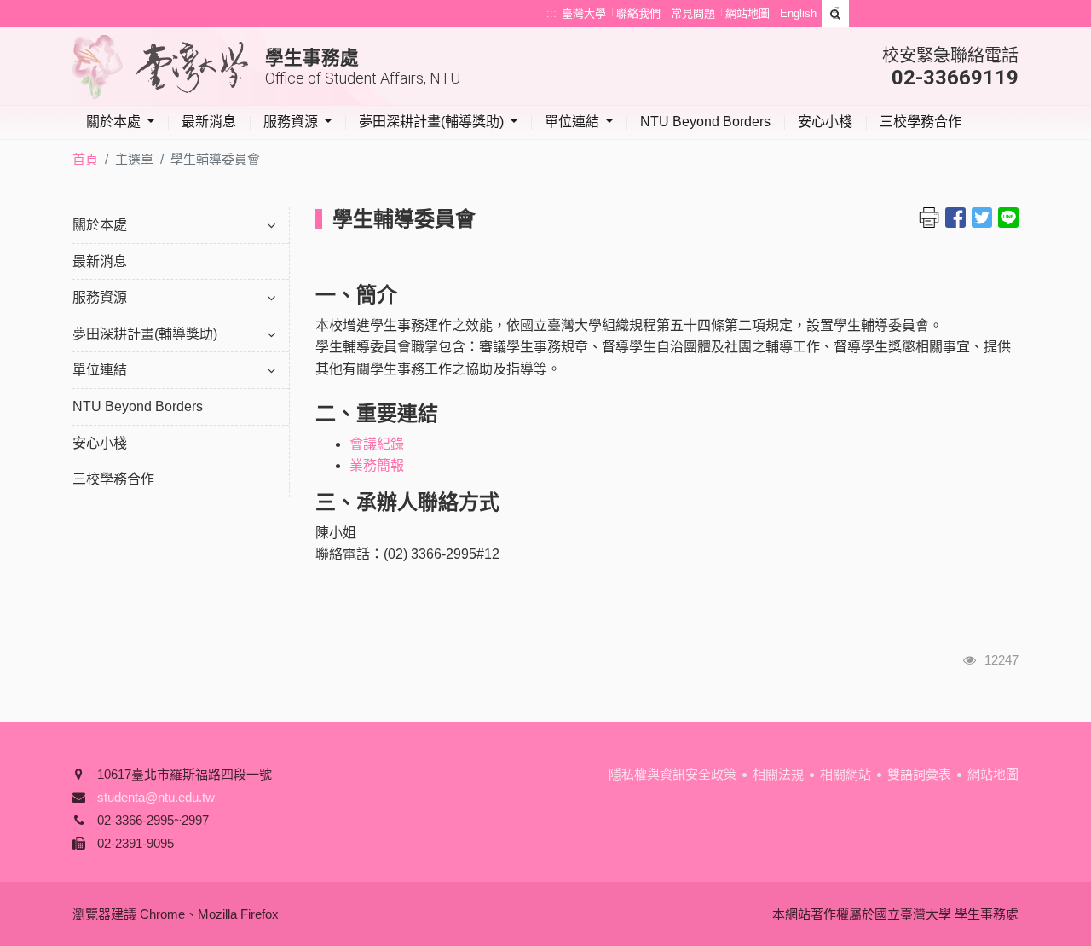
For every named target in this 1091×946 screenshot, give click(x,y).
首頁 (85, 159)
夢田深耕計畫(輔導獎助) (433, 121)
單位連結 (574, 121)
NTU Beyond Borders (705, 121)
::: (551, 13)
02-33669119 (955, 78)
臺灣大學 (584, 13)
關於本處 (115, 121)
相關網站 (845, 774)
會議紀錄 (378, 444)
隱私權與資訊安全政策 (672, 774)
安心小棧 (825, 121)
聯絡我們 (638, 13)
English (798, 13)
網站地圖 (747, 13)
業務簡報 (376, 465)
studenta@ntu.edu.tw (156, 797)
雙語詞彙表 (919, 774)
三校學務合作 (920, 121)
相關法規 (778, 774)
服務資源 (292, 121)
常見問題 (693, 13)
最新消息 (209, 121)
